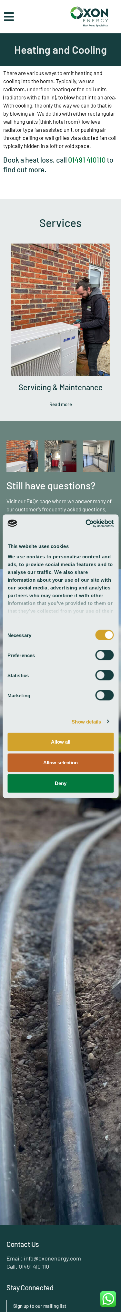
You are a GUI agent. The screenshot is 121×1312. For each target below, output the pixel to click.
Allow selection (60, 762)
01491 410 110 (34, 1266)
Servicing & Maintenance (61, 387)
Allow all (60, 742)
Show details (86, 721)
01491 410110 (87, 159)
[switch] (104, 655)
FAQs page (38, 501)
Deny (60, 783)
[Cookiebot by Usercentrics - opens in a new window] (86, 523)
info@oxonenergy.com (52, 1258)
